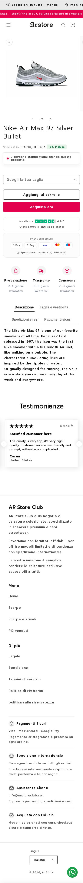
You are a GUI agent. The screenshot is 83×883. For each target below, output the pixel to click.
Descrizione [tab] (24, 307)
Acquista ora (41, 207)
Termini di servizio (25, 679)
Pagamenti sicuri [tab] (57, 319)
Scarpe (15, 607)
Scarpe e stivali (22, 619)
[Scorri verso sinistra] (32, 119)
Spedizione (18, 667)
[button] (8, 25)
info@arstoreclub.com (27, 795)
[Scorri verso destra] (51, 119)
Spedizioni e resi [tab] (25, 319)
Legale (14, 656)
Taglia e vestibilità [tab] (54, 307)
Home (13, 596)
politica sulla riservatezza (31, 702)
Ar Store (48, 872)
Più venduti (18, 630)
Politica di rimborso (26, 690)
